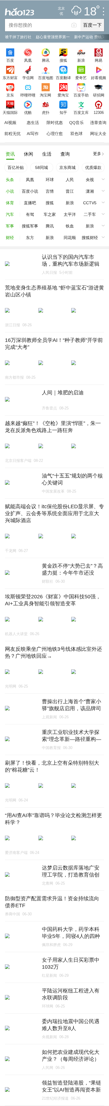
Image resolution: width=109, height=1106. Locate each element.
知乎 (63, 112)
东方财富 (10, 78)
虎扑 (45, 112)
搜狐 (63, 60)
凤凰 (28, 60)
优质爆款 (93, 167)
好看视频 (98, 78)
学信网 (28, 78)
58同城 (41, 167)
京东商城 (67, 167)
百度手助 (81, 95)
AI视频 (10, 122)
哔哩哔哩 (27, 95)
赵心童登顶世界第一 (53, 37)
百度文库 (81, 112)
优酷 (28, 112)
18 (90, 12)
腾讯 (45, 60)
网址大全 (98, 133)
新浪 (81, 60)
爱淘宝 (63, 95)
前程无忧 (12, 133)
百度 (10, 60)
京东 (10, 95)
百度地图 (45, 78)
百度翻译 (63, 78)
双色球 (76, 133)
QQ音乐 (76, 122)
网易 (98, 60)
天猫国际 (10, 112)
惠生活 (33, 122)
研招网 (98, 95)
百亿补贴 (16, 167)
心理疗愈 (55, 133)
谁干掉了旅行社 (18, 37)
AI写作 (33, 133)
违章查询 (98, 122)
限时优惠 (55, 122)
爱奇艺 (81, 78)
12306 (99, 112)
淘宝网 (45, 95)
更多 (97, 153)
